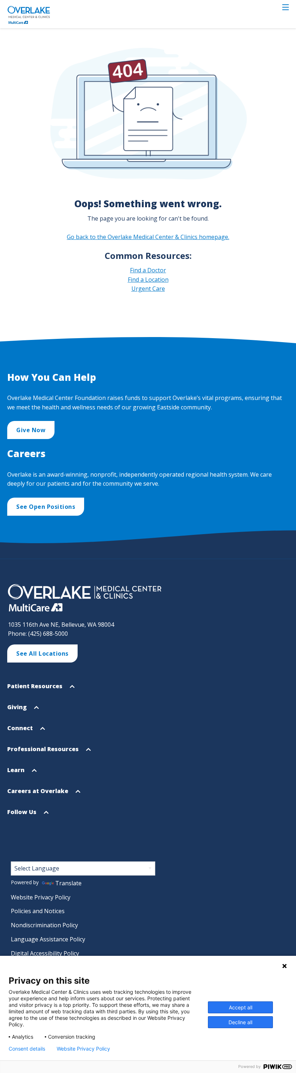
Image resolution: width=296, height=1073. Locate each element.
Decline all (240, 1022)
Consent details (27, 1049)
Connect (20, 731)
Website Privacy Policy (40, 897)
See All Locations (42, 653)
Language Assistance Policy (48, 939)
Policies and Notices (38, 911)
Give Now (30, 430)
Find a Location (148, 280)
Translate (68, 883)
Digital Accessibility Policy (45, 953)
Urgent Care (148, 289)
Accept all (240, 1007)
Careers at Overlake (38, 794)
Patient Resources (35, 689)
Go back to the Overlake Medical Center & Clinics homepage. (148, 237)
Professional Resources (43, 752)
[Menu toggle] (285, 7)
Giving (17, 710)
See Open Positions (45, 507)
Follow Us (22, 815)
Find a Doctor (148, 270)
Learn (16, 773)
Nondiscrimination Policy (44, 925)
